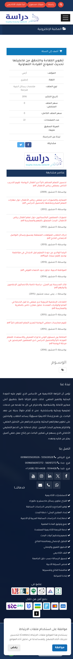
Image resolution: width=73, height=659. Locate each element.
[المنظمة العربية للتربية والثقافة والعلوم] (33, 591)
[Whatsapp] (56, 485)
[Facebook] (66, 476)
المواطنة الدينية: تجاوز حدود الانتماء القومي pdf (43, 270)
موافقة (59, 647)
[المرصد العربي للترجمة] (42, 591)
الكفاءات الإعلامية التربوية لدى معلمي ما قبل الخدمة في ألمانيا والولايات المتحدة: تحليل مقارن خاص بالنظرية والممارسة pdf (39, 305)
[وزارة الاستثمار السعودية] (58, 591)
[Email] (40, 485)
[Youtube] (33, 476)
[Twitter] (58, 476)
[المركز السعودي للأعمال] (50, 591)
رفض (14, 647)
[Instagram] (41, 476)
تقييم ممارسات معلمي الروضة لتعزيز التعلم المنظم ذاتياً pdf (36, 323)
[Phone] (48, 485)
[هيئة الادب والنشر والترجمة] (20, 591)
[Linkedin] (49, 476)
